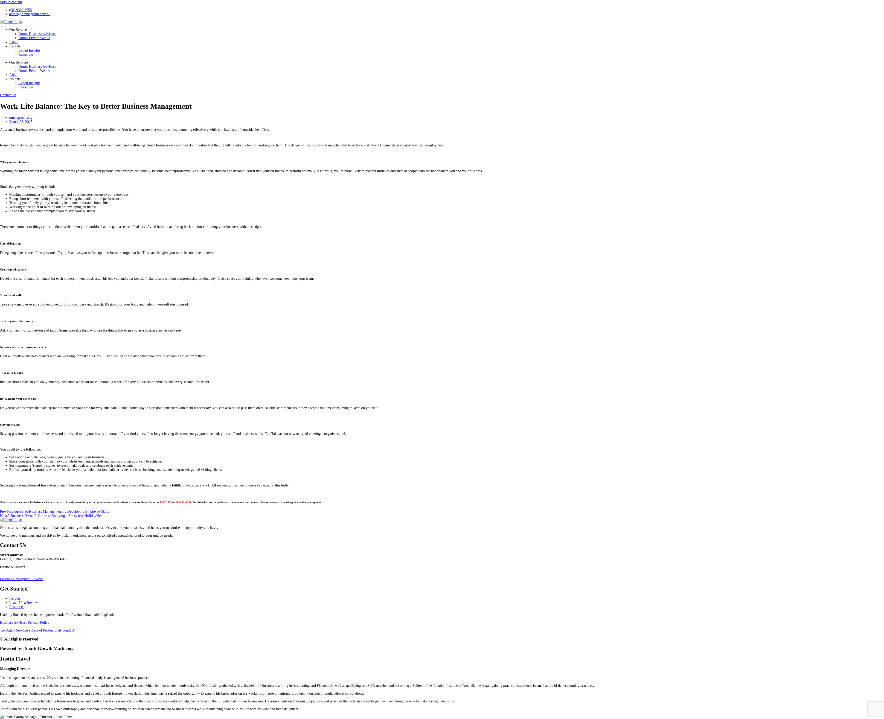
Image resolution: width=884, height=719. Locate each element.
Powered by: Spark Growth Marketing (37, 648)
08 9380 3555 (10, 571)
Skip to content (11, 2)
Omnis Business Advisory (37, 34)
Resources (25, 54)
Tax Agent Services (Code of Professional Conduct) (37, 630)
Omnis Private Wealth (34, 38)
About (13, 42)
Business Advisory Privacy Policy (24, 622)
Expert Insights (29, 50)
